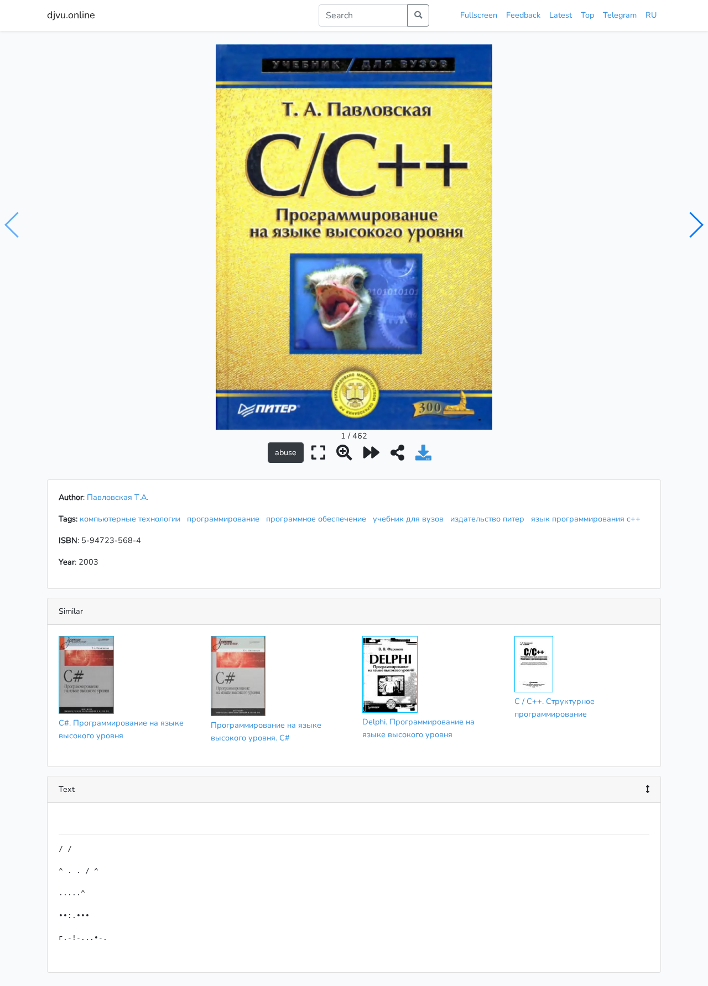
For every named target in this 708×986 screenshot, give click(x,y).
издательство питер (489, 518)
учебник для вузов (410, 518)
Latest (560, 14)
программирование (225, 518)
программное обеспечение (318, 518)
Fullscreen (478, 14)
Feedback (523, 14)
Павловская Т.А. (117, 497)
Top (587, 14)
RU (651, 14)
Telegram (620, 14)
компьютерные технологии (132, 518)
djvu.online (71, 15)
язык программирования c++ (588, 518)
